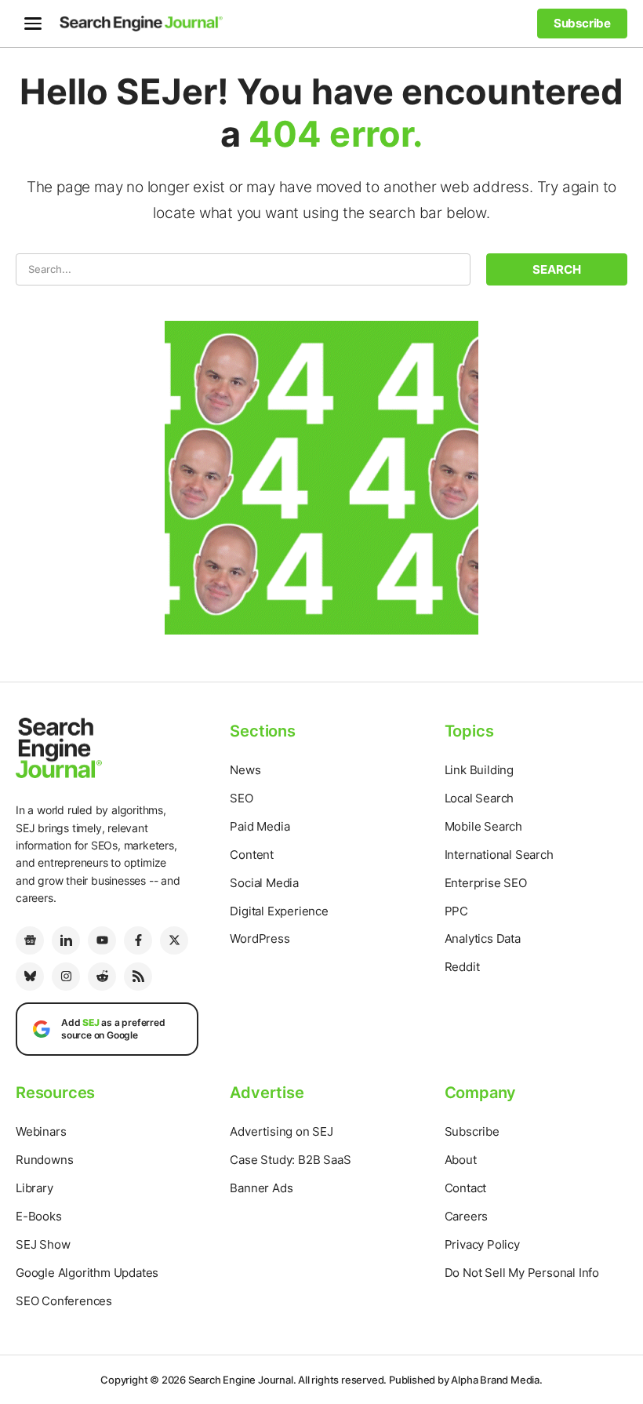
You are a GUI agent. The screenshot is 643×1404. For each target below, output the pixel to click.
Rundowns (44, 1159)
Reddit (462, 966)
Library (34, 1187)
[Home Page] (141, 23)
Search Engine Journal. (242, 1379)
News (245, 769)
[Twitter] (174, 940)
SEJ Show (43, 1244)
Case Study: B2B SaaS (290, 1159)
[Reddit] (102, 976)
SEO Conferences (64, 1300)
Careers (467, 1216)
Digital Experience (279, 911)
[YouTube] (102, 940)
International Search (499, 854)
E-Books (39, 1216)
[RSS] (138, 976)
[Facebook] (138, 940)
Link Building (479, 769)
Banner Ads (261, 1187)
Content (252, 854)
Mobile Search (483, 826)
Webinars (41, 1131)
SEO (241, 798)
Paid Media (259, 826)
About (461, 1159)
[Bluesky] (30, 976)
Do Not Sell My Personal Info (522, 1272)
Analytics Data (483, 938)
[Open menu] (33, 23)
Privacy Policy (482, 1244)
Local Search (479, 798)
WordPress (259, 938)
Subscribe (472, 1131)
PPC (456, 911)
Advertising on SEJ (281, 1131)
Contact (466, 1187)
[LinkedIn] (66, 940)
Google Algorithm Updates (87, 1272)
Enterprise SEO (486, 882)
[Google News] (30, 940)
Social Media (264, 882)
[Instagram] (66, 976)
